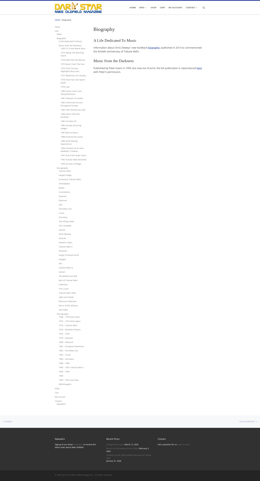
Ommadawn (64, 183)
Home (57, 20)
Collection (63, 284)
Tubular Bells (65, 171)
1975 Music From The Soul (72, 64)
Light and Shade (66, 297)
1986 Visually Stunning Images (71, 127)
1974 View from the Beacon (73, 60)
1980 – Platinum (66, 342)
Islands (62, 230)
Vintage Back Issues (115, 444)
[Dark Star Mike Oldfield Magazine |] (78, 7)
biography (154, 47)
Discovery (63, 217)
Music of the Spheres (68, 305)
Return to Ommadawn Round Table (122, 448)
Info (56, 31)
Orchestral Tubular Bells (70, 179)
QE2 (60, 204)
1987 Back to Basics (69, 132)
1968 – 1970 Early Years (69, 317)
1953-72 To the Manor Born (73, 48)
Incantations (64, 192)
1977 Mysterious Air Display (73, 75)
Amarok (62, 238)
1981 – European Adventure (71, 346)
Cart (57, 392)
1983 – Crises (65, 354)
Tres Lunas (64, 288)
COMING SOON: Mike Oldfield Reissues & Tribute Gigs (128, 456)
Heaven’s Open (65, 242)
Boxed (61, 188)
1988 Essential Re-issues (72, 137)
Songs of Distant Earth (69, 255)
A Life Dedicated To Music (70, 41)
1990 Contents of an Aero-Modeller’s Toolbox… (72, 149)
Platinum (63, 200)
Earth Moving (65, 234)
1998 (61, 376)
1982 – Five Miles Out (68, 350)
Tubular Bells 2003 (67, 293)
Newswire (61, 404)
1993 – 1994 (64, 371)
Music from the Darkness (70, 45)
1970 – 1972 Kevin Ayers (70, 321)
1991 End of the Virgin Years (73, 155)
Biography (61, 38)
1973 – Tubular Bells (68, 325)
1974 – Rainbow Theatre (70, 329)
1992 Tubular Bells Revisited (73, 159)
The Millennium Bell (68, 276)
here (199, 68)
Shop (57, 388)
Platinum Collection (67, 301)
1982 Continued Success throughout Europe (72, 104)
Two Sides (63, 309)
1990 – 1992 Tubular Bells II (71, 367)
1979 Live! (65, 87)
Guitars (62, 272)
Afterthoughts (65, 384)
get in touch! (184, 444)
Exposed (62, 196)
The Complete (65, 225)
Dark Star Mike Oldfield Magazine (77, 475)
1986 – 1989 (64, 363)
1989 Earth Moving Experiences (69, 142)
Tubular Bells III (66, 267)
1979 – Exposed (66, 338)
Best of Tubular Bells (68, 280)
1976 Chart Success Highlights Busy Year (70, 70)
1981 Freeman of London (72, 98)
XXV (60, 263)
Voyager (62, 259)
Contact (58, 401)
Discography (62, 168)
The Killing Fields (66, 221)
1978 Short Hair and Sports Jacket (73, 81)
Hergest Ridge (65, 175)
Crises (61, 213)
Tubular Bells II (65, 246)
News (59, 34)
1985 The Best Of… (69, 121)
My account (60, 397)
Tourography (62, 314)
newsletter (78, 444)
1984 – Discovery (66, 359)
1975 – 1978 (64, 333)
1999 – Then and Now (68, 380)
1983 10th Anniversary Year (73, 110)
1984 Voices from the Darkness (70, 115)
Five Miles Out (65, 209)
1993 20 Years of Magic (71, 164)
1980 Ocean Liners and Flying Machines (71, 92)
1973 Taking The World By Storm (72, 54)
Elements (63, 251)
